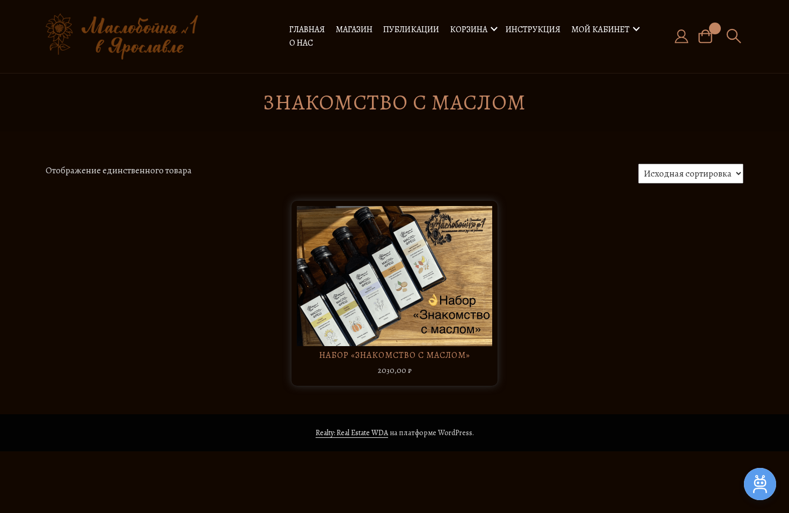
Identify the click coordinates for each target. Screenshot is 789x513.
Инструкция (533, 29)
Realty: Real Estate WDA (352, 433)
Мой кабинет (600, 29)
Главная (307, 29)
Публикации (411, 29)
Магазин (353, 29)
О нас (301, 43)
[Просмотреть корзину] (709, 36)
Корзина (468, 29)
